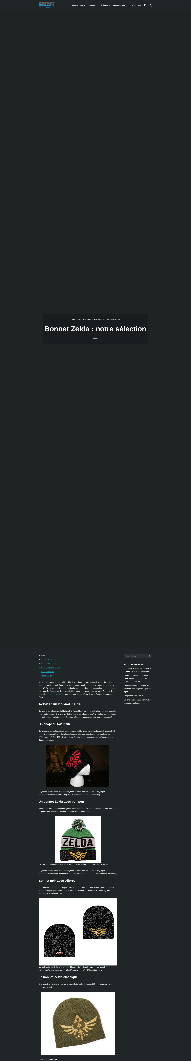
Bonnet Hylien (46, 676)
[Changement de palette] (145, 5)
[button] (85, 5)
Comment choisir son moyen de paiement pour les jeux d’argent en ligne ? (137, 689)
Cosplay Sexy (135, 5)
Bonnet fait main (47, 659)
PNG (72, 319)
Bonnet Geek (92, 319)
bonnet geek (55, 694)
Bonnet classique (47, 672)
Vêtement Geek (81, 319)
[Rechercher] (150, 5)
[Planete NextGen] (47, 5)
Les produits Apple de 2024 (134, 696)
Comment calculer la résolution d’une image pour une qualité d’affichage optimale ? (136, 678)
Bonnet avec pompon (49, 663)
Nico (96, 338)
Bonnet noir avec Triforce (50, 668)
